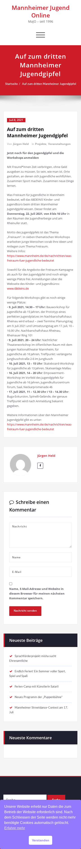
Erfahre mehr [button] (14, 828)
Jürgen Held (21, 144)
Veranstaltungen (59, 144)
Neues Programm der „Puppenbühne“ (39, 697)
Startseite (11, 84)
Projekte (40, 144)
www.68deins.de (18, 288)
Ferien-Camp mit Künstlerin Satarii (36, 686)
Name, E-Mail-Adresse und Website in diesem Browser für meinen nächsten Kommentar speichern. (37, 593)
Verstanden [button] (40, 840)
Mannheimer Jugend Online (41, 11)
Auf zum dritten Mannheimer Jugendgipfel (49, 84)
